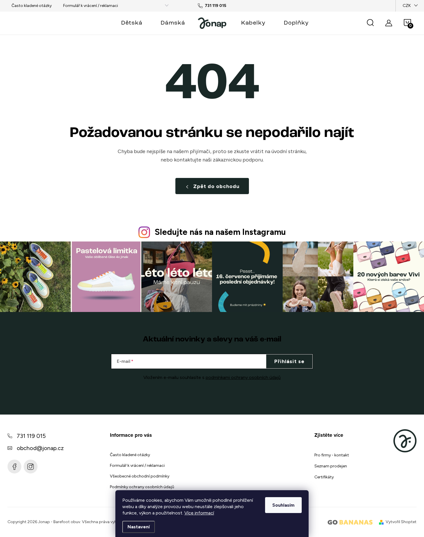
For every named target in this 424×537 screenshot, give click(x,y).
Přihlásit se (289, 361)
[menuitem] (131, 23)
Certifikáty (324, 477)
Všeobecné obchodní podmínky (139, 476)
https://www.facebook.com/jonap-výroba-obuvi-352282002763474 (14, 466)
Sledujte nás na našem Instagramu (220, 232)
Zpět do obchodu (216, 186)
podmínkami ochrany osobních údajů (243, 377)
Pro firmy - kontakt (331, 455)
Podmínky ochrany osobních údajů (142, 486)
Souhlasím (283, 505)
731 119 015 (31, 435)
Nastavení (138, 526)
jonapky (30, 466)
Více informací (199, 513)
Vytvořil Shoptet (401, 521)
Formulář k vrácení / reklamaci (90, 5)
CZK (407, 5)
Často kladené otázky (32, 5)
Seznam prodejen (330, 466)
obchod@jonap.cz (40, 448)
